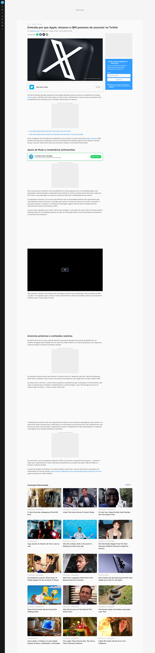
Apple (88, 138)
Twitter (29, 97)
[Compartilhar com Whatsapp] (37, 34)
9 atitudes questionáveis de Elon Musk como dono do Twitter (50, 131)
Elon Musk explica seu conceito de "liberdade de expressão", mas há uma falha (56, 134)
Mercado (40, 24)
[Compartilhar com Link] (47, 34)
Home (28, 24)
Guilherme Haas (35, 31)
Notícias (34, 24)
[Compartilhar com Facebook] (40, 34)
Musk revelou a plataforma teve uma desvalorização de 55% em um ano (75, 471)
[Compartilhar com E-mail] (43, 34)
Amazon (93, 138)
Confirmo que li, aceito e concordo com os (119, 86)
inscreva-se (119, 79)
